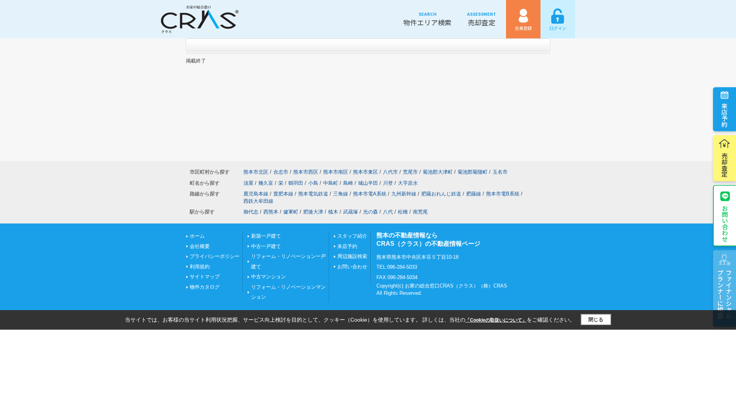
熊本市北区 (255, 172)
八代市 (390, 172)
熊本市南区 (335, 172)
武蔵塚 (350, 212)
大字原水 (408, 183)
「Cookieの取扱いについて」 (496, 320)
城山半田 (368, 183)
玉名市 (500, 172)
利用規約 (200, 266)
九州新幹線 (403, 194)
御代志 (250, 212)
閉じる (595, 319)
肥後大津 (313, 212)
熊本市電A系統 (369, 194)
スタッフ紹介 (352, 236)
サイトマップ (205, 276)
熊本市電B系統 (502, 194)
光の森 (370, 212)
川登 (388, 183)
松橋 (403, 212)
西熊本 (270, 212)
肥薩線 (473, 194)
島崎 (348, 183)
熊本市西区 (305, 172)
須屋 (248, 183)
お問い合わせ (724, 223)
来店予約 (724, 115)
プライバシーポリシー (215, 256)
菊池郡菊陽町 (473, 172)
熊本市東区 (365, 172)
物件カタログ (205, 287)
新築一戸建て (266, 236)
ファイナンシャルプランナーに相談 (724, 294)
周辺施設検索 (352, 256)
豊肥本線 (283, 194)
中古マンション (268, 276)
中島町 (330, 183)
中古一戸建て (266, 246)
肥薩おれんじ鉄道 (441, 194)
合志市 (280, 172)
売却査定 (481, 19)
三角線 (340, 194)
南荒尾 (420, 212)
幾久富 (265, 183)
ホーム (197, 236)
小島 (313, 183)
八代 (388, 212)
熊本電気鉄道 (313, 194)
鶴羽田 (295, 183)
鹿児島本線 (255, 194)
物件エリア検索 (427, 19)
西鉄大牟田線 (258, 201)
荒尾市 (410, 172)
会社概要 (200, 246)
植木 (333, 212)
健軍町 (290, 212)
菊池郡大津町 (438, 172)
